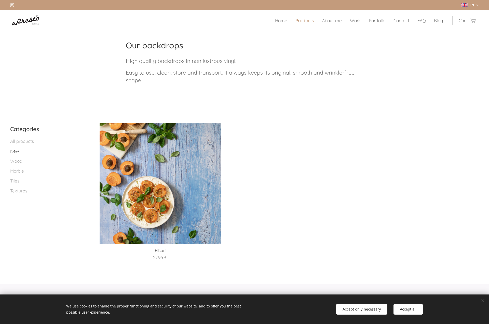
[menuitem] (282, 20)
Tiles (14, 181)
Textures (18, 190)
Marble (17, 171)
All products (22, 141)
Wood (16, 161)
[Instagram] (12, 5)
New (14, 151)
